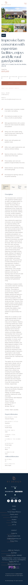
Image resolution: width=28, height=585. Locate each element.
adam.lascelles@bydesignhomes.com (11, 99)
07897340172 (5, 94)
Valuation (14, 519)
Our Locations (14, 517)
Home (14, 509)
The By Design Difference (14, 512)
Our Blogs (14, 522)
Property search (14, 514)
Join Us (14, 524)
